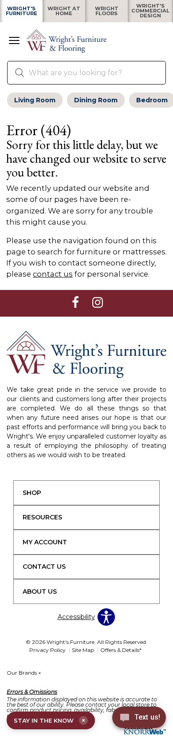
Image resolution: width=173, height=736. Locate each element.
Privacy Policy (47, 650)
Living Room (34, 100)
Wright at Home (63, 11)
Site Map (83, 650)
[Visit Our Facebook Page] (76, 303)
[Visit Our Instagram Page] (97, 303)
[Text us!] (139, 718)
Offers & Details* (121, 650)
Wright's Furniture (21, 11)
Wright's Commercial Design (150, 11)
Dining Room (96, 100)
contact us (53, 273)
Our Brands (24, 672)
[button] (14, 41)
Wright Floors (106, 11)
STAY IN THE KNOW (49, 720)
